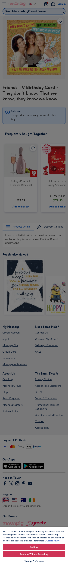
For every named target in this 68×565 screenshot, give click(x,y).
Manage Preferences (34, 561)
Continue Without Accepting (34, 554)
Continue (34, 547)
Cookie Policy (52, 541)
